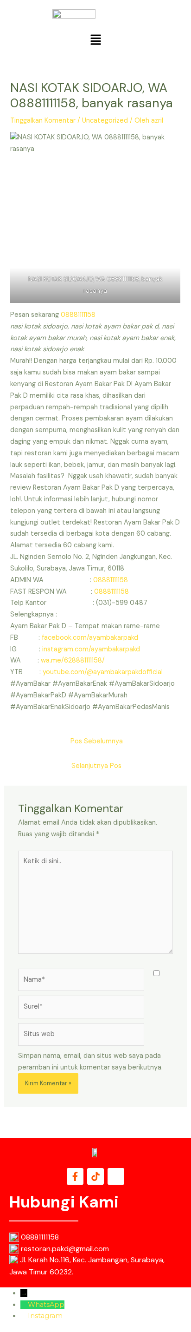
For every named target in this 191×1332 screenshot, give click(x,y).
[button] (95, 40)
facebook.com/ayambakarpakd (90, 637)
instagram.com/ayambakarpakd (91, 649)
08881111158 (78, 314)
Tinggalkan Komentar (43, 120)
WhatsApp (46, 1304)
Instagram (45, 1316)
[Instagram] (24, 1316)
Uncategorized (105, 120)
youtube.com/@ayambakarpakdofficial (103, 672)
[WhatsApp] (24, 1304)
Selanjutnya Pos (96, 765)
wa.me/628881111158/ (73, 660)
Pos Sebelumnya (96, 741)
